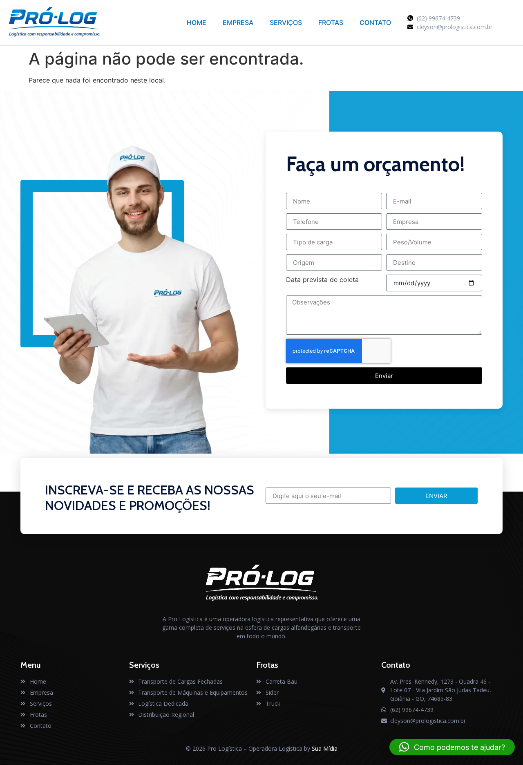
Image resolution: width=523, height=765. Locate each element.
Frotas (330, 22)
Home (196, 22)
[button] (452, 747)
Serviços (286, 22)
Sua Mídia (324, 748)
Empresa (238, 22)
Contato (375, 22)
